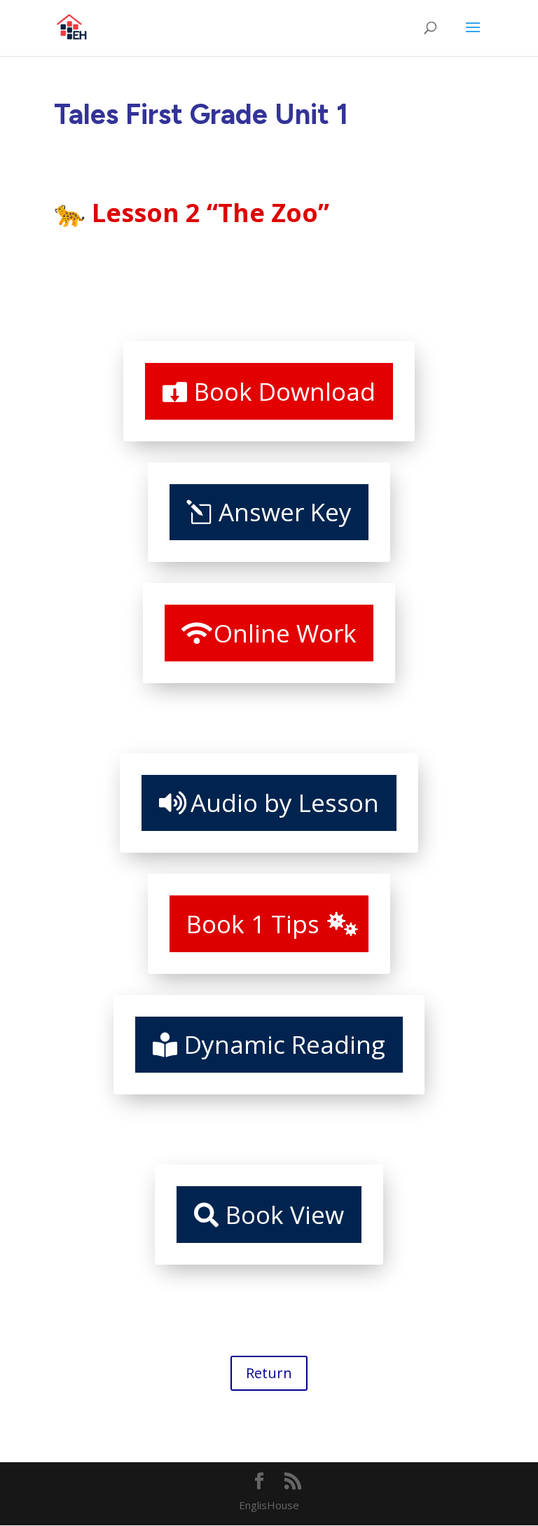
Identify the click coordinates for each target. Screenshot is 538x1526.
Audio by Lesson (285, 802)
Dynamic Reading (284, 1044)
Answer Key (285, 511)
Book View (285, 1214)
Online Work (285, 633)
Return (269, 1372)
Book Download (284, 391)
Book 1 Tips (252, 923)
